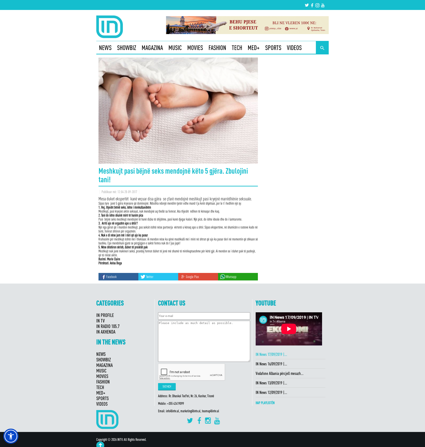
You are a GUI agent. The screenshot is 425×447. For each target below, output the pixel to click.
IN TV (100, 320)
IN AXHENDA (105, 331)
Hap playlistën (265, 403)
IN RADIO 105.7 (108, 326)
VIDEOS (294, 47)
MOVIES (195, 47)
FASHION (217, 47)
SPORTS (273, 47)
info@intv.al (172, 411)
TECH (237, 47)
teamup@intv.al (210, 411)
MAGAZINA (152, 47)
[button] (10, 436)
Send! (166, 386)
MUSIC (175, 47)
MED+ (254, 47)
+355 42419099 (175, 403)
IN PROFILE (105, 315)
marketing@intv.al (190, 411)
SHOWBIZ (126, 47)
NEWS (105, 47)
